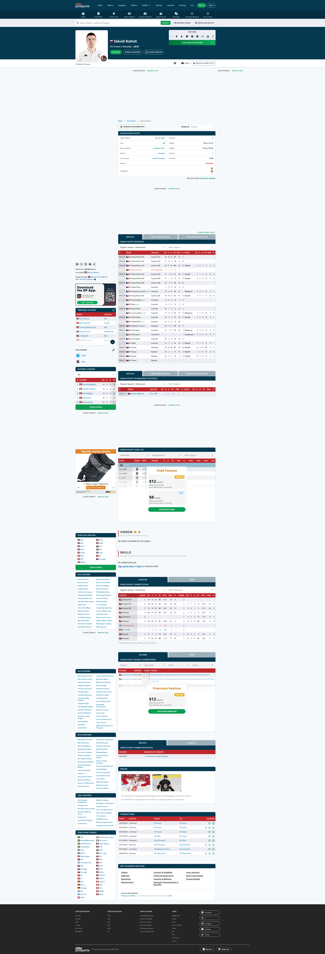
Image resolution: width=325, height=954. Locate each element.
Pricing (182, 5)
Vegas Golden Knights (104, 620)
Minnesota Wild (83, 620)
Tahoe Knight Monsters (104, 766)
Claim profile (155, 52)
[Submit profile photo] (207, 36)
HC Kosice (132, 352)
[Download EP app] (95, 294)
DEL (81, 882)
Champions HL (85, 863)
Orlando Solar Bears (103, 746)
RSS (173, 935)
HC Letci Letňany (135, 313)
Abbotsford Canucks (85, 676)
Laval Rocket (82, 728)
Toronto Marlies (102, 716)
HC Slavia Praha (135, 287)
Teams (110, 5)
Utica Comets (101, 722)
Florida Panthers (84, 614)
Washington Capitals (103, 624)
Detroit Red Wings (84, 608)
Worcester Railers (102, 788)
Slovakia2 (154, 326)
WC (81, 891)
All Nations (79, 931)
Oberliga (83, 888)
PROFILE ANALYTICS (205, 63)
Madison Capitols (102, 800)
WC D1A (83, 894)
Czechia (107, 323)
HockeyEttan (85, 847)
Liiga (101, 553)
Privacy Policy (176, 925)
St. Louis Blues (101, 605)
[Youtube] (90, 264)
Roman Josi (86, 398)
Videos (134, 5)
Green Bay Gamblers (85, 820)
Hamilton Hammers (85, 710)
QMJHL (83, 562)
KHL (100, 546)
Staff (192, 655)
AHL (82, 543)
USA (76, 922)
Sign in (211, 5)
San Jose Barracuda (103, 701)
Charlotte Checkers (85, 689)
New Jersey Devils (102, 579)
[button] (207, 15)
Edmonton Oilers (84, 611)
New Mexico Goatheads (104, 740)
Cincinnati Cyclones (85, 752)
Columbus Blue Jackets (86, 601)
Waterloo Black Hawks (104, 822)
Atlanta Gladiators (84, 746)
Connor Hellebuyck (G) (87, 327)
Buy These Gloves (94, 487)
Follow (116, 52)
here (170, 896)
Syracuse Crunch (102, 710)
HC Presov (115, 46)
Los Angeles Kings (84, 617)
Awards (170, 5)
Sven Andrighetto (89, 384)
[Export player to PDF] (197, 36)
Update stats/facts (133, 127)
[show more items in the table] (112, 342)
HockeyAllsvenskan (87, 840)
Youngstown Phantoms (104, 825)
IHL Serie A (103, 840)
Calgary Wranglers (84, 685)
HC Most (132, 304)
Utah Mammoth (102, 614)
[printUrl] (175, 63)
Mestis (82, 853)
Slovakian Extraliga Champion (157, 756)
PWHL (101, 894)
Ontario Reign (101, 685)
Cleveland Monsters (85, 695)
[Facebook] (77, 264)
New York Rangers (103, 586)
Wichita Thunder (102, 785)
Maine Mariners (83, 786)
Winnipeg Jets (101, 627)
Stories (159, 5)
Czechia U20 (155, 278)
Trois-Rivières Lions (103, 776)
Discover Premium (166, 711)
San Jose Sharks (102, 598)
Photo (174, 928)
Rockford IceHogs (102, 695)
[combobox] (123, 22)
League (191, 743)
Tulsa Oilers (100, 779)
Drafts (145, 5)
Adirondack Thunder (85, 740)
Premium (209, 163)
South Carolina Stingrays (101, 762)
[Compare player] (202, 36)
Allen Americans (83, 743)
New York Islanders (103, 582)
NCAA (82, 553)
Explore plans (167, 509)
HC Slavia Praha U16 (136, 257)
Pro (192, 5)
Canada (77, 919)
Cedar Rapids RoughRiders (82, 801)
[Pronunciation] (171, 36)
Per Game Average (160, 237)
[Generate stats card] (187, 36)
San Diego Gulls (102, 698)
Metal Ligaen (85, 856)
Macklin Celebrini (89, 389)
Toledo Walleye (101, 769)
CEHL (101, 850)
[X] (81, 264)
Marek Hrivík (96, 277)
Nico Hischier (87, 402)
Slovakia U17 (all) (135, 270)
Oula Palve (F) (84, 319)
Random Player (183, 23)
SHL (105, 319)
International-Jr (156, 270)
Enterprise (175, 938)
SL (81, 878)
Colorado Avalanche (85, 598)
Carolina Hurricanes (85, 592)
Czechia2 (154, 287)
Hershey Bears (83, 721)
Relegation (189, 291)
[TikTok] (94, 264)
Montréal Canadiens (85, 624)
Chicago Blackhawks (85, 595)
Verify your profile (128, 896)
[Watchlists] (176, 36)
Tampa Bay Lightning (104, 608)
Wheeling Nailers (102, 782)
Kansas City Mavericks (86, 783)
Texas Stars (100, 713)
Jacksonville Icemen (85, 777)
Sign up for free (125, 566)
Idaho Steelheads (84, 770)
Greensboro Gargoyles (86, 762)
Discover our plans (192, 42)
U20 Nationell (85, 844)
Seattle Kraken (101, 601)
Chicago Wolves (83, 692)
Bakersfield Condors (85, 679)
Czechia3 (154, 291)
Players (143, 655)
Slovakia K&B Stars (137, 394)
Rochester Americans (104, 692)
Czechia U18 (155, 265)
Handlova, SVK (159, 148)
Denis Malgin (87, 393)
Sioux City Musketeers (104, 810)
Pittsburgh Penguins (103, 595)
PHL (100, 856)
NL (100, 556)
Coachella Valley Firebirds (83, 699)
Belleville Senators (84, 682)
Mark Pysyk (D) (84, 323)
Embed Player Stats (206, 232)
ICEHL (82, 897)
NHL (105, 327)
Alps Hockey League (106, 837)
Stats (100, 5)
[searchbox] (123, 22)
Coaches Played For (197, 237)
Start (120, 121)
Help (173, 922)
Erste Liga (102, 853)
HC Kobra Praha (135, 321)
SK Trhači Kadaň (135, 300)
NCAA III (102, 875)
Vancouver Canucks (103, 617)
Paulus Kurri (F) (85, 332)
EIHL (101, 847)
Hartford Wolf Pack (84, 713)
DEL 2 (82, 885)
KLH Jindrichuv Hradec (137, 291)
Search (165, 23)
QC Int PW (153, 394)
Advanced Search (206, 23)
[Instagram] (85, 264)
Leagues (122, 5)
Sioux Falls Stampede (104, 813)
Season (142, 743)
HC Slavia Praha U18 (136, 265)
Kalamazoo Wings (84, 780)
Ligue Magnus (104, 844)
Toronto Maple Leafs (103, 611)
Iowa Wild (81, 725)
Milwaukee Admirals (103, 682)
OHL (82, 559)
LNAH (101, 878)
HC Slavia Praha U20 (136, 278)
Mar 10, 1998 (160, 138)
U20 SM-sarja (109, 332)
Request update (208, 178)
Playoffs (187, 265)
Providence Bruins (102, 689)
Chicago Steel (82, 805)
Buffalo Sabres (83, 586)
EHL (81, 859)
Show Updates (132, 52)
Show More (96, 407)
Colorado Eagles (83, 703)
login (139, 566)
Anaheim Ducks (83, 579)
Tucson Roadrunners (104, 719)
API (173, 931)
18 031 (187, 63)
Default (130, 237)
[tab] (130, 237)
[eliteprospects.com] (82, 5)
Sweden (78, 916)
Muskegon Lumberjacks (105, 803)
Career (174, 941)
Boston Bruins (83, 582)
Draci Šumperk (134, 330)
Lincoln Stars (82, 823)
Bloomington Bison (84, 749)
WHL (82, 556)
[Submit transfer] (213, 36)
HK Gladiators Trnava (137, 326)
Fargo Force (82, 817)
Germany (78, 928)
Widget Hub (176, 916)
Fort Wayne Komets (85, 759)
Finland (77, 925)
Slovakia (127, 46)
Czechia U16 (155, 257)
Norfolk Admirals (102, 743)
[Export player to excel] (192, 36)
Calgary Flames (83, 589)
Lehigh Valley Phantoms (105, 676)
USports (102, 882)
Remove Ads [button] (237, 71)
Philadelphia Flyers (103, 592)
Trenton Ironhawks (103, 772)
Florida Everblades (84, 755)
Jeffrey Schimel (93, 272)
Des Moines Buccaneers (86, 809)
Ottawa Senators (102, 589)
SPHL (82, 549)
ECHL (82, 546)
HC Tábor (132, 343)
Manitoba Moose (102, 679)
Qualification (189, 334)
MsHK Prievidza (159, 158)
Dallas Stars (82, 605)
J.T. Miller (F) (83, 336)
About (174, 919)
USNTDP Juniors (102, 819)
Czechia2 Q (155, 334)
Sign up (202, 5)
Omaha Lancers (102, 806)
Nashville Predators (85, 627)
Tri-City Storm (101, 816)
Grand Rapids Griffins (85, 707)
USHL (101, 540)
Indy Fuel (81, 773)
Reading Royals (101, 752)
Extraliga (102, 559)
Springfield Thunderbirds (101, 705)
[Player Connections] (181, 36)
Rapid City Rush (102, 749)
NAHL (101, 543)
